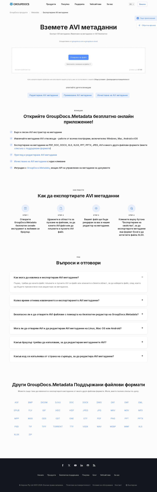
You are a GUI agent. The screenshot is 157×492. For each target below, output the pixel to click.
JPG (99, 410)
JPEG (85, 410)
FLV (30, 410)
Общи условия (99, 79)
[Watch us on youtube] (75, 466)
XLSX (16, 434)
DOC (71, 402)
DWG (99, 402)
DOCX (85, 402)
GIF (44, 410)
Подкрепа (79, 4)
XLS (140, 426)
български (132, 485)
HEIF (71, 410)
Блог (95, 475)
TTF (72, 426)
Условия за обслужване (102, 485)
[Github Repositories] (88, 466)
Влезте (142, 4)
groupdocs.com (78, 41)
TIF (30, 426)
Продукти (51, 4)
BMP (30, 402)
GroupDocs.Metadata (69, 116)
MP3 (140, 410)
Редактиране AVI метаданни (43, 95)
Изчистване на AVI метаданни (112, 95)
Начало (41, 475)
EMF (126, 402)
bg (131, 4)
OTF (85, 418)
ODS (44, 418)
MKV (113, 410)
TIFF (44, 426)
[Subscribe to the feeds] (94, 466)
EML (140, 402)
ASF (17, 402)
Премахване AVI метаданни (78, 95)
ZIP (30, 434)
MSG (30, 418)
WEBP (113, 426)
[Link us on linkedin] (81, 466)
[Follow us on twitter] (69, 466)
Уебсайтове (95, 4)
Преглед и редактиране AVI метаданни (35, 155)
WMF (126, 426)
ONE (71, 418)
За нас (110, 4)
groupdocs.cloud (91, 41)
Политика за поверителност (78, 485)
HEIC (57, 410)
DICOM (44, 402)
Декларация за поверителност (118, 79)
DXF (113, 402)
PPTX (140, 418)
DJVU (58, 402)
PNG (113, 418)
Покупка (65, 4)
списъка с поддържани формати (32, 148)
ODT (58, 418)
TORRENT (58, 426)
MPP (16, 418)
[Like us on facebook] (63, 466)
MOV (126, 410)
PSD (16, 426)
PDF (99, 418)
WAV (99, 426)
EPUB (16, 410)
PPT (127, 418)
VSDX (85, 426)
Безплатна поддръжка (69, 475)
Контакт (118, 485)
